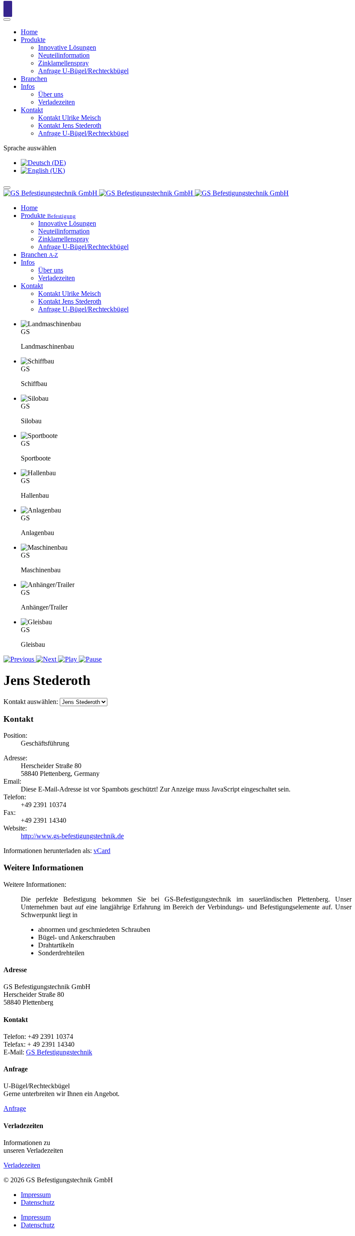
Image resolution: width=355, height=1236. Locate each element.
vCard (102, 850)
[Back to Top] (7, 9)
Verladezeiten (21, 1165)
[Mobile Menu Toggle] (6, 19)
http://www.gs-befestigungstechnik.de (72, 836)
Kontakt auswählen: (30, 701)
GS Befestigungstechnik (59, 1052)
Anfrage (14, 1108)
